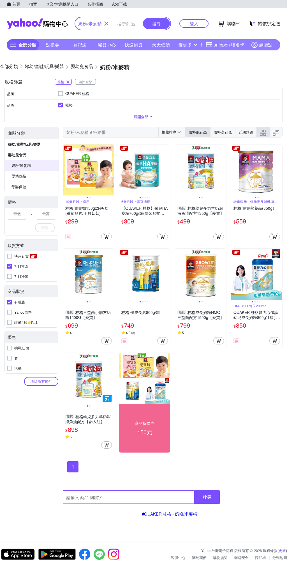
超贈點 (265, 44)
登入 (194, 23)
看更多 (185, 44)
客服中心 (178, 557)
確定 (44, 227)
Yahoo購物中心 (37, 23)
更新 (282, 550)
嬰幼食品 (18, 176)
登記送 (80, 44)
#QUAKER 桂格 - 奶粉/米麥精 (169, 514)
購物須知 (220, 557)
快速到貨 (134, 44)
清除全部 (85, 81)
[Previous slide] (66, 170)
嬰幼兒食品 (17, 154)
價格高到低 (223, 132)
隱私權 (260, 557)
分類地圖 (279, 557)
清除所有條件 (41, 381)
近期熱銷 (246, 132)
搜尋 (207, 497)
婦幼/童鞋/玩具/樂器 (24, 144)
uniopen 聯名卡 (229, 44)
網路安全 (241, 557)
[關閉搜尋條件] (106, 23)
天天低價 (161, 44)
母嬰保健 (18, 186)
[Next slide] (110, 170)
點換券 (52, 44)
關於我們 (199, 557)
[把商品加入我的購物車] (106, 236)
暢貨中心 (107, 44)
